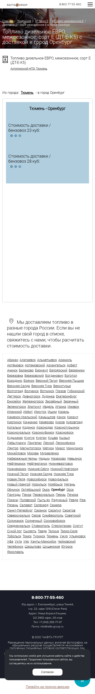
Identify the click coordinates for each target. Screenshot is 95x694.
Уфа (10, 541)
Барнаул (41, 370)
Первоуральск (43, 494)
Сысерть (29, 531)
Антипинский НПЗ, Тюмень (28, 69)
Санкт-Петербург (20, 510)
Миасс (60, 448)
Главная (7, 21)
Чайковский (67, 541)
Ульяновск (77, 536)
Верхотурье (62, 386)
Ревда (73, 500)
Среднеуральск (18, 525)
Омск (46, 489)
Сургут (78, 525)
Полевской (28, 500)
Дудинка (48, 396)
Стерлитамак (61, 525)
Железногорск (33, 401)
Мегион (48, 448)
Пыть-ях (43, 500)
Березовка (15, 375)
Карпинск (14, 422)
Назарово (58, 458)
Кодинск (28, 427)
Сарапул (54, 510)
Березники (77, 370)
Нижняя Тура (64, 474)
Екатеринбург (66, 396)
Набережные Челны (22, 458)
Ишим (52, 411)
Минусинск (74, 448)
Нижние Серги (38, 469)
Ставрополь (41, 525)
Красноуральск (18, 432)
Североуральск (18, 515)
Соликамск (15, 520)
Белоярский (58, 370)
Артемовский (35, 365)
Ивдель (48, 406)
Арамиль (65, 360)
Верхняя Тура (41, 386)
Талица (53, 531)
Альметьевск (47, 360)
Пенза (26, 494)
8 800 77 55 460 (70, 4)
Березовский (34, 375)
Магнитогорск (30, 448)
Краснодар (44, 427)
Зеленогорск (16, 406)
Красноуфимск (43, 432)
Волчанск (31, 391)
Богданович (54, 375)
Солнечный (33, 520)
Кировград (74, 422)
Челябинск (15, 546)
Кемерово (46, 422)
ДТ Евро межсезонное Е (67, 21)
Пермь (61, 494)
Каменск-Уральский (22, 417)
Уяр (26, 541)
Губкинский (76, 391)
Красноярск (65, 432)
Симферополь (52, 515)
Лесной (48, 443)
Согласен (47, 672)
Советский (73, 515)
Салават (26, 505)
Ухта (18, 541)
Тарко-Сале (68, 531)
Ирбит (28, 411)
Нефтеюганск (37, 463)
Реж (83, 500)
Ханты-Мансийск (43, 541)
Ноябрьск (55, 484)
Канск (61, 417)
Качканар (30, 422)
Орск (70, 489)
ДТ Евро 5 (41, 21)
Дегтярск (14, 396)
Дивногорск (31, 396)
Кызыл (64, 437)
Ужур (64, 536)
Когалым (14, 427)
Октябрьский (31, 489)
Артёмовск (15, 365)
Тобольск (14, 536)
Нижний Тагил (18, 474)
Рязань (12, 505)
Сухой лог (14, 531)
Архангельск (55, 365)
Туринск (39, 536)
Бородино (14, 380)
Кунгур (29, 437)
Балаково (26, 370)
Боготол (71, 375)
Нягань (69, 484)
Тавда (42, 531)
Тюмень (27, 92)
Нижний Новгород (64, 469)
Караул (72, 417)
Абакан (12, 360)
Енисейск (14, 401)
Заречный (70, 401)
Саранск (40, 510)
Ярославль (15, 552)
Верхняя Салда (18, 386)
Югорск (67, 546)
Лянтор (12, 448)
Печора (72, 494)
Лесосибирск (65, 443)
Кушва (53, 437)
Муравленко (49, 453)
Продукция (24, 21)
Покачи (12, 500)
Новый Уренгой (18, 484)
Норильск (39, 484)
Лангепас (34, 443)
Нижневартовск (61, 463)
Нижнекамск (16, 469)
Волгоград (15, 391)
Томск (27, 536)
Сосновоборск (54, 520)
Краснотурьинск (66, 427)
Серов (36, 515)
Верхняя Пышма (71, 380)
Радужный (59, 500)
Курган (41, 437)
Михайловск (16, 453)
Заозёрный (53, 401)
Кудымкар (15, 437)
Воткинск (47, 391)
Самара (56, 505)
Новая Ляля (16, 479)
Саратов (68, 510)
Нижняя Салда (41, 474)
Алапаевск (28, 360)
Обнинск (13, 489)
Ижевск (73, 406)
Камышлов (47, 417)
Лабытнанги (16, 443)
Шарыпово (33, 546)
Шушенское (51, 546)
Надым (44, 458)
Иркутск (40, 411)
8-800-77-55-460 (48, 597)
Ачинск (12, 370)
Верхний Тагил (47, 380)
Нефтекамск (16, 463)
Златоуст (34, 406)
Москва (33, 453)
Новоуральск (58, 479)
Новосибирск (37, 479)
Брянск (29, 380)
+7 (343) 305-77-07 (50, 622)
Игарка (60, 406)
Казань (63, 411)
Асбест (72, 365)
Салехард (41, 505)
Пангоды (14, 494)
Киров (60, 422)
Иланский (14, 411)
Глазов (61, 391)
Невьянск (74, 458)
